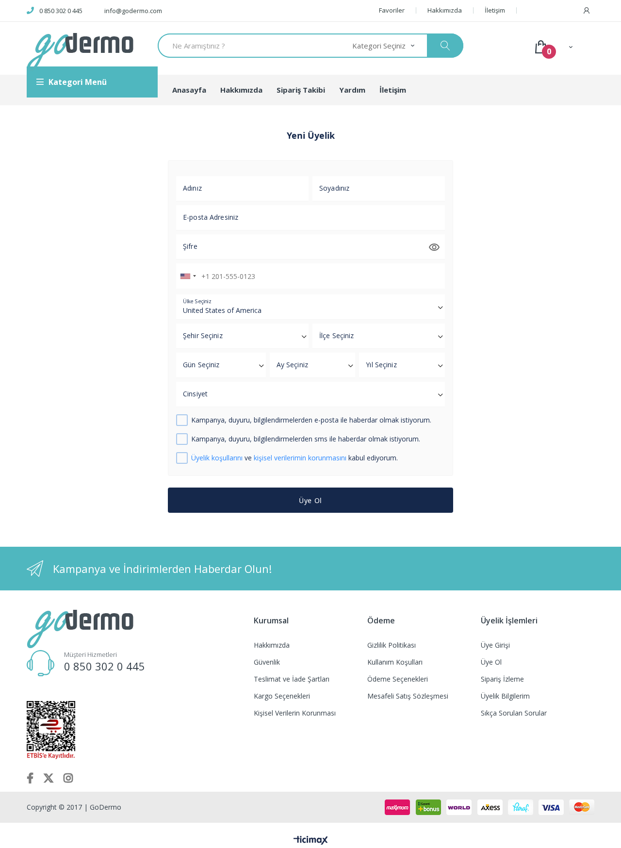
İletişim (495, 10)
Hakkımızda (444, 10)
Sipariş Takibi (301, 90)
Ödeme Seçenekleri (397, 679)
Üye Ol (310, 500)
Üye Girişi (495, 645)
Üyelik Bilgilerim (505, 696)
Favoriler (392, 10)
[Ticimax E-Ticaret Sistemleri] (311, 841)
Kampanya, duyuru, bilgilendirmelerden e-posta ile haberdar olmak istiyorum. (311, 420)
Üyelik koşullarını (217, 457)
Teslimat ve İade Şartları (291, 679)
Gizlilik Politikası (391, 645)
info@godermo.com (133, 10)
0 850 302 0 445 (60, 10)
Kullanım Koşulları (395, 662)
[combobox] (188, 276)
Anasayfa (189, 90)
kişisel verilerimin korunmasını (300, 457)
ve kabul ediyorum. (294, 458)
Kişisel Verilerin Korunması (295, 713)
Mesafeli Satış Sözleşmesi (407, 696)
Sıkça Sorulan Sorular (514, 713)
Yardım (352, 90)
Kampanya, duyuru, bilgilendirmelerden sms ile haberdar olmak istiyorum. (305, 439)
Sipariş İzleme (502, 679)
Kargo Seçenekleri (282, 696)
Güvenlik (267, 662)
